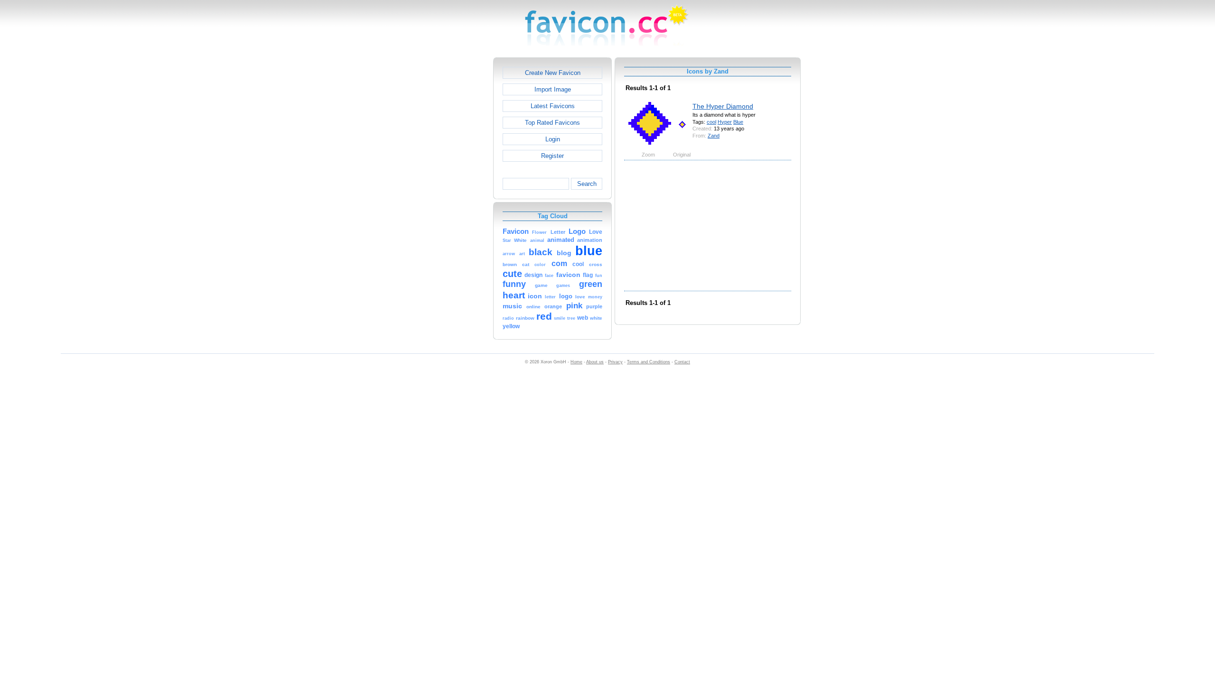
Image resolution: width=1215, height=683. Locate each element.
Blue (738, 122)
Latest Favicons (553, 106)
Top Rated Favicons (552, 122)
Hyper (725, 122)
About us (595, 362)
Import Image (552, 89)
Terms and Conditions (648, 362)
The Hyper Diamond (722, 106)
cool (711, 122)
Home (576, 362)
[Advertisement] (452, 199)
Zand (714, 135)
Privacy (615, 362)
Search (587, 183)
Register (552, 155)
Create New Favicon (552, 72)
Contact (682, 362)
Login (552, 139)
